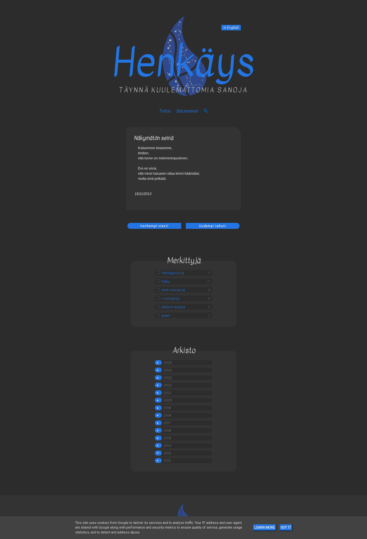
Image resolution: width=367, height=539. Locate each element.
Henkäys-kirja (172, 273)
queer (165, 315)
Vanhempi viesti (154, 226)
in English (231, 27)
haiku (165, 281)
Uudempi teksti (212, 226)
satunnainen (187, 111)
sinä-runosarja (173, 290)
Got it (286, 527)
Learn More (264, 527)
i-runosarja (170, 298)
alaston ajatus (173, 307)
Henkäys (183, 62)
